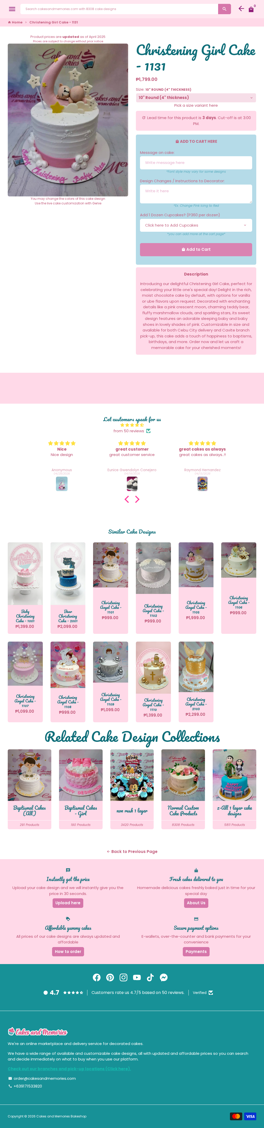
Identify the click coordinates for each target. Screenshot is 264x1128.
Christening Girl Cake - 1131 (53, 22)
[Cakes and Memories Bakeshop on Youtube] (137, 977)
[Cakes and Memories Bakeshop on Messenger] (164, 977)
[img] (131, 425)
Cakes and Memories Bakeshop (61, 1116)
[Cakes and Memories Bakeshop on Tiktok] (150, 977)
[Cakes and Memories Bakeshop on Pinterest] (110, 977)
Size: (163, 89)
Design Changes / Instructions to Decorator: (182, 181)
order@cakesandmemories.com (42, 1078)
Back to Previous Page (132, 851)
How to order (68, 951)
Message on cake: (157, 152)
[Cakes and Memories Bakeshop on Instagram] (123, 977)
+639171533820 (25, 1086)
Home (15, 22)
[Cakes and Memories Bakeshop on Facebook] (97, 977)
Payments (196, 951)
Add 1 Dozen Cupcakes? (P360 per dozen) (180, 215)
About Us (196, 903)
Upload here (67, 903)
